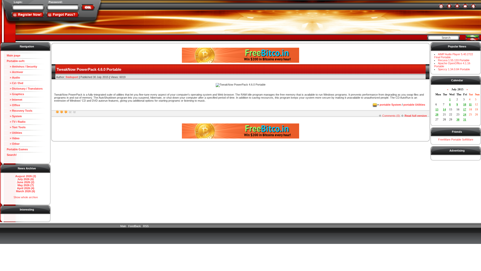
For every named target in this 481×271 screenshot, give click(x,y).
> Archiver (15, 72)
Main (123, 226)
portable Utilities (414, 104)
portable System (390, 104)
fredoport (72, 77)
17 (464, 109)
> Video (13, 138)
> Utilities (14, 132)
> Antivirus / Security (22, 66)
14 (444, 109)
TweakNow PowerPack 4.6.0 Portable (89, 69)
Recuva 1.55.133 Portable (453, 60)
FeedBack (134, 226)
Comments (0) (391, 115)
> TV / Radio (16, 121)
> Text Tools (16, 127)
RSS (146, 226)
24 (464, 114)
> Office (13, 105)
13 (436, 109)
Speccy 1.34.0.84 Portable (454, 69)
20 (436, 114)
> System (14, 116)
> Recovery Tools (19, 110)
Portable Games (17, 149)
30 (457, 119)
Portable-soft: (16, 60)
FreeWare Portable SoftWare (455, 139)
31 (464, 119)
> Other (13, 143)
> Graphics (15, 94)
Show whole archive (26, 197)
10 (464, 104)
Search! (12, 154)
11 (470, 104)
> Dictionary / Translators (25, 88)
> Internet (14, 99)
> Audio (13, 77)
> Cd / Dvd (15, 83)
